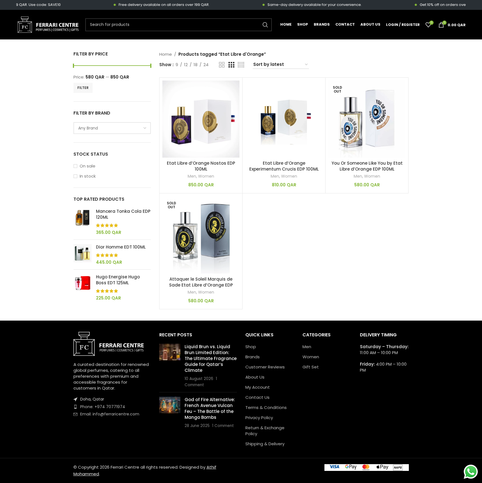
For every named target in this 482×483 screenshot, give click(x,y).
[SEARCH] (265, 24)
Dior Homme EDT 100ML (121, 247)
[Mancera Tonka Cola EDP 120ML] (82, 221)
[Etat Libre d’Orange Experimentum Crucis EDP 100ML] (283, 119)
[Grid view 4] (241, 65)
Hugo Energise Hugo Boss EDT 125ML (118, 280)
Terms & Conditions (266, 407)
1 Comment (223, 425)
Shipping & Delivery (264, 444)
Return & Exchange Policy (264, 431)
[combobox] (112, 128)
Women (206, 176)
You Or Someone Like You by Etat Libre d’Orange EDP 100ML (367, 166)
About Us (254, 377)
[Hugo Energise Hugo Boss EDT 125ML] (82, 287)
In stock (88, 176)
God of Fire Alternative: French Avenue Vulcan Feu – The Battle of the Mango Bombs (210, 408)
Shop (250, 347)
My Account (257, 387)
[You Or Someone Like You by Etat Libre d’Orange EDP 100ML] (366, 119)
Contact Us (257, 397)
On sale (87, 166)
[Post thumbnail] (169, 366)
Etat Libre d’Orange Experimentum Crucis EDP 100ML (284, 166)
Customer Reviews (265, 367)
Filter (83, 87)
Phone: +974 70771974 (102, 407)
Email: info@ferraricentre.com (109, 414)
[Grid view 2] (222, 65)
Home (165, 54)
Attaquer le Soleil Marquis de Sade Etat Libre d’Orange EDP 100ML (201, 285)
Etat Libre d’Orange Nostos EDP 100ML (201, 166)
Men (192, 176)
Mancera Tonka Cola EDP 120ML (123, 214)
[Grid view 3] (231, 65)
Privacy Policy (259, 418)
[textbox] (112, 128)
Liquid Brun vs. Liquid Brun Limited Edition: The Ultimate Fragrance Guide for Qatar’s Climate (211, 358)
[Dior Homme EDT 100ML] (82, 254)
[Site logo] (48, 24)
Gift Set (310, 367)
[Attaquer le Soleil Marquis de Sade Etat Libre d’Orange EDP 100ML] (200, 234)
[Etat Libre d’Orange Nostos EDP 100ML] (200, 119)
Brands (252, 357)
